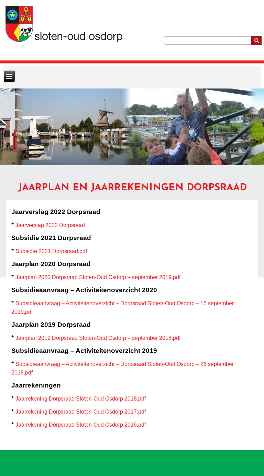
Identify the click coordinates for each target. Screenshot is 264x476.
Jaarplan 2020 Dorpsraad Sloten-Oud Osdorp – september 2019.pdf (97, 277)
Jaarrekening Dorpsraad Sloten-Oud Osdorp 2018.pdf (80, 399)
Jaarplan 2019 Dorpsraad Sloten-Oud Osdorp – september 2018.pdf (97, 338)
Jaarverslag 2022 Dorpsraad (50, 225)
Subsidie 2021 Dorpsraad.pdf (51, 251)
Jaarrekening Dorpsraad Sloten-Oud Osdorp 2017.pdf (80, 412)
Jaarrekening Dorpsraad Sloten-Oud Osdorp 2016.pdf (80, 425)
